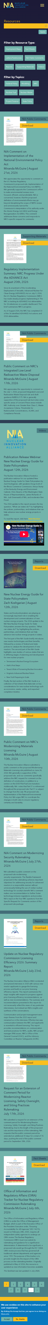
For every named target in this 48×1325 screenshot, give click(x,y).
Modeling (25, 83)
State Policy (27, 101)
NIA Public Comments (35, 58)
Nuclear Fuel (11, 92)
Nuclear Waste (26, 92)
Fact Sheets (30, 49)
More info (5, 1314)
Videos (41, 67)
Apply (42, 32)
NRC (35, 83)
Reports (9, 67)
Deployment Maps (13, 49)
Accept (7, 1319)
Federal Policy (11, 83)
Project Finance (12, 101)
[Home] (16, 5)
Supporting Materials (25, 67)
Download (27, 125)
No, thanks (20, 1319)
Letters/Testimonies (14, 58)
